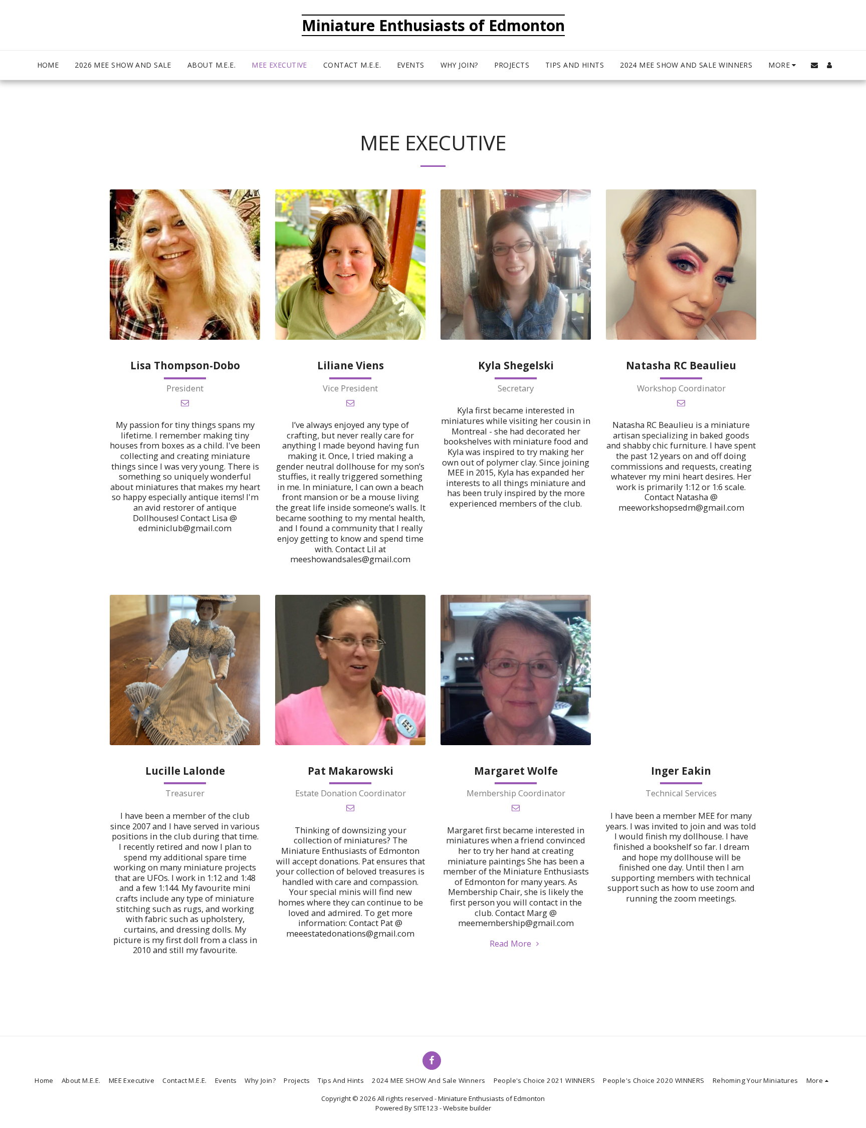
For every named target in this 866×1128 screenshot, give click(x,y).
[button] (814, 65)
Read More (511, 943)
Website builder (467, 1107)
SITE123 (425, 1107)
